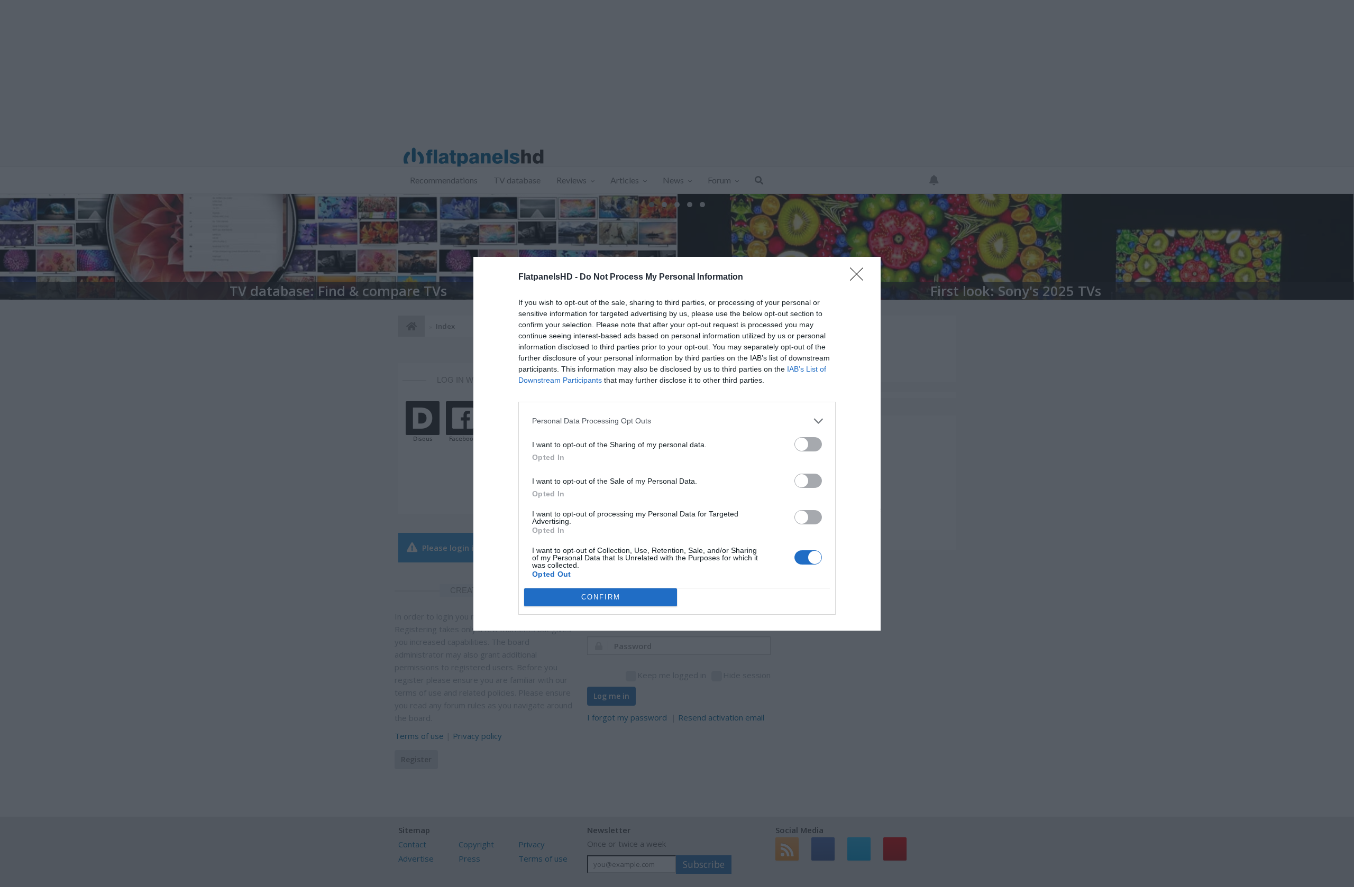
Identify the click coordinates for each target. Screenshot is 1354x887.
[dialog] (677, 444)
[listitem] (677, 421)
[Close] (860, 277)
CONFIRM (600, 597)
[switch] (808, 444)
